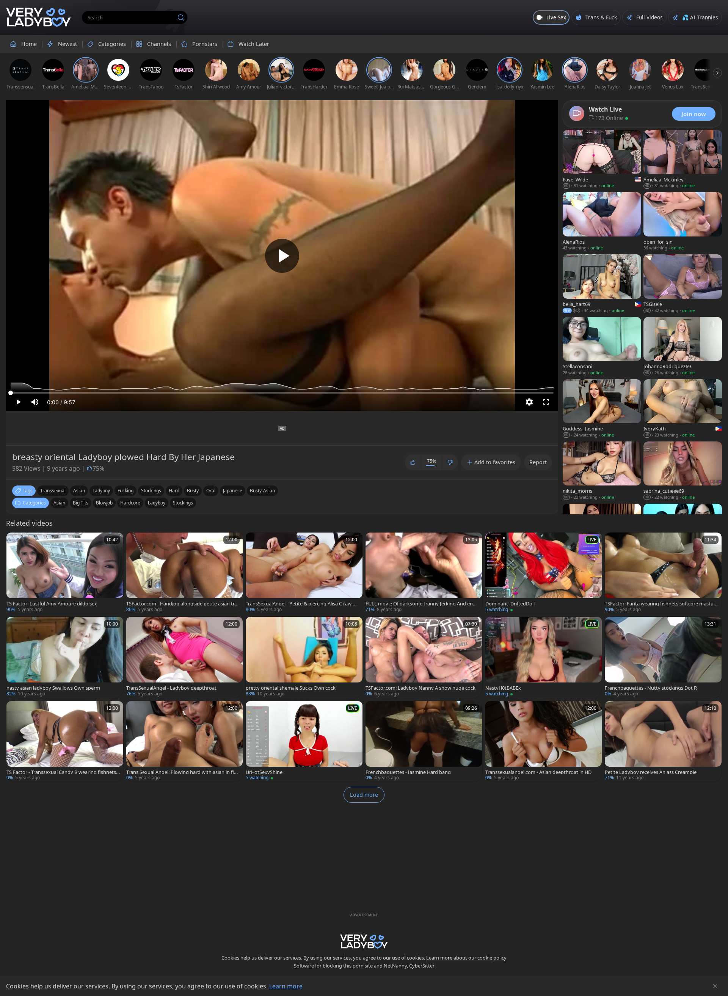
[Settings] (529, 402)
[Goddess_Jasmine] (602, 409)
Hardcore (130, 503)
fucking (125, 490)
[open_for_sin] (682, 222)
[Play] (282, 256)
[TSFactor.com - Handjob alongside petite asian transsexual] (184, 573)
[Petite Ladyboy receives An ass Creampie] (663, 741)
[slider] (282, 392)
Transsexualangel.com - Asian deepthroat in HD (538, 772)
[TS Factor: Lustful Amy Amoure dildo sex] (64, 573)
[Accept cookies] (715, 986)
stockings (151, 490)
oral (210, 490)
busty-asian (262, 490)
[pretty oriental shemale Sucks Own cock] (304, 657)
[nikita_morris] (602, 471)
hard (174, 490)
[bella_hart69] (602, 284)
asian (79, 490)
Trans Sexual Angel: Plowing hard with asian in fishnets (182, 772)
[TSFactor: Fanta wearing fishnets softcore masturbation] (663, 573)
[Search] (180, 17)
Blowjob (104, 503)
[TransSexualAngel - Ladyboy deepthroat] (184, 657)
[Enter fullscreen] (546, 402)
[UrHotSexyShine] (304, 741)
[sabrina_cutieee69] (682, 471)
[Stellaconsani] (602, 347)
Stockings (183, 503)
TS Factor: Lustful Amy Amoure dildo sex (51, 603)
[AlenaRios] (602, 222)
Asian (59, 503)
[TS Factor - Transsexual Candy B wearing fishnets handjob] (64, 741)
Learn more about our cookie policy (466, 957)
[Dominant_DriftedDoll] (543, 573)
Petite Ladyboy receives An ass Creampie (651, 772)
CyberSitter (422, 965)
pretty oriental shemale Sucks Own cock (291, 688)
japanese (232, 490)
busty (193, 490)
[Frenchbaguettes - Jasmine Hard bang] (424, 741)
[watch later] (15, 542)
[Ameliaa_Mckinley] (682, 160)
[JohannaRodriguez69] (682, 347)
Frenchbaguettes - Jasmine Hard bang (408, 772)
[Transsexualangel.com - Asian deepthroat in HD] (543, 741)
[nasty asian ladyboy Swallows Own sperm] (64, 657)
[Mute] (34, 402)
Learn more (286, 986)
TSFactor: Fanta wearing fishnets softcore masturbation (660, 603)
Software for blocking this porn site (334, 965)
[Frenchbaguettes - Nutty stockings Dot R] (663, 657)
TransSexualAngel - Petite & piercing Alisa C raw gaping (302, 603)
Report (538, 462)
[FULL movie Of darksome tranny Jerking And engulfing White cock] (424, 573)
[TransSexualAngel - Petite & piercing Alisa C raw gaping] (304, 573)
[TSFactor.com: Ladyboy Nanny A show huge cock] (424, 657)
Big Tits (80, 503)
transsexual (53, 490)
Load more (364, 794)
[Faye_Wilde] (602, 160)
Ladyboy (156, 503)
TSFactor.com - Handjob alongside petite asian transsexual (181, 603)
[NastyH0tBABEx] (543, 657)
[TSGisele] (682, 284)
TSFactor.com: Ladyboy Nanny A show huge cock (420, 688)
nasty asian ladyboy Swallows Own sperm (53, 688)
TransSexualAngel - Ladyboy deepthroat (171, 688)
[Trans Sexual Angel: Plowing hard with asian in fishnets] (184, 741)
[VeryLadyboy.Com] (38, 17)
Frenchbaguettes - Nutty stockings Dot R (651, 688)
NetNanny (395, 965)
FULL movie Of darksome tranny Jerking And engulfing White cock (422, 603)
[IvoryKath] (682, 409)
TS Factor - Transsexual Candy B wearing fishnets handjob (61, 772)
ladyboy (101, 490)
